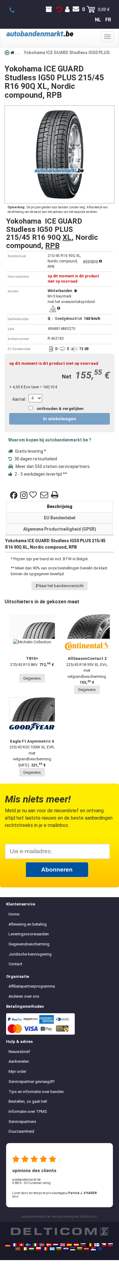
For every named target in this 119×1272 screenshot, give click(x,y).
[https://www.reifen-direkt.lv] (86, 1248)
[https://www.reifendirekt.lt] (79, 1248)
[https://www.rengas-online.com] (96, 1244)
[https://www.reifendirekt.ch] (21, 1244)
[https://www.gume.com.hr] (65, 1248)
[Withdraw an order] (59, 9)
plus (15, 1196)
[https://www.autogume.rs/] (93, 1248)
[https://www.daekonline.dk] (48, 1244)
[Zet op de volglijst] (33, 495)
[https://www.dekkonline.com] (41, 1244)
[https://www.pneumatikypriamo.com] (110, 1244)
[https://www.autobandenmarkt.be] (90, 1244)
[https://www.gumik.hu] (31, 1248)
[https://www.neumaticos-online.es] (69, 1244)
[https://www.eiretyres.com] (24, 1248)
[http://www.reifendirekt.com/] (100, 1248)
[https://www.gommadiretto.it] (35, 1244)
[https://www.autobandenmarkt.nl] (55, 1244)
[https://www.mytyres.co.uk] (62, 1244)
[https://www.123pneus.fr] (14, 1244)
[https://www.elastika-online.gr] (52, 1248)
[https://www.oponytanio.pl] (38, 1248)
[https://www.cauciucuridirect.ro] (45, 1248)
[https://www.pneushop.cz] (103, 1244)
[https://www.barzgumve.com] (58, 1248)
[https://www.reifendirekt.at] (76, 1244)
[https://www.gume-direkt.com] (83, 1244)
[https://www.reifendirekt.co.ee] (72, 1248)
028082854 (15, 10)
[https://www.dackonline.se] (28, 1244)
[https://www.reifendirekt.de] (7, 1244)
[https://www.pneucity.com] (17, 1248)
